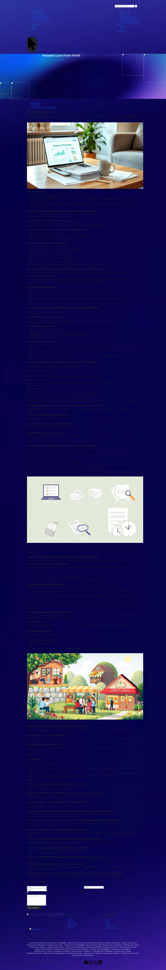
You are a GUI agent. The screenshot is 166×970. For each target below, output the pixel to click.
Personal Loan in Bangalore (36, 945)
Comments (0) (36, 103)
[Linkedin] (100, 962)
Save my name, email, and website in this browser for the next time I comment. (55, 892)
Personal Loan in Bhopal (92, 953)
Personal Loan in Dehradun (79, 949)
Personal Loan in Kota (34, 953)
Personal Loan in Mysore (61, 951)
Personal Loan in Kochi (111, 947)
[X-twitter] (95, 962)
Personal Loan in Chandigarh (100, 949)
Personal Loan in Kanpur (122, 951)
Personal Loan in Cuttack (129, 953)
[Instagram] (91, 962)
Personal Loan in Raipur (75, 953)
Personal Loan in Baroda (93, 947)
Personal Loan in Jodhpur (111, 953)
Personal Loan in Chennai (76, 943)
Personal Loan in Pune (129, 943)
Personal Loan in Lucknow (43, 951)
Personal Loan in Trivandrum (81, 951)
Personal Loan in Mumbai (94, 943)
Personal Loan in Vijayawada (74, 947)
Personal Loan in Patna (61, 949)
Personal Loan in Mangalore (121, 949)
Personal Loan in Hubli (93, 945)
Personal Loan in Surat (131, 945)
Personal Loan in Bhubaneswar (83, 955)
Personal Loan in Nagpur (37, 947)
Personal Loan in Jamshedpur (103, 951)
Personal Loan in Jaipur (55, 945)
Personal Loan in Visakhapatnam (54, 953)
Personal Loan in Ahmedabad (74, 945)
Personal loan (51, 107)
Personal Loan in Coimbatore (112, 945)
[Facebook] (86, 962)
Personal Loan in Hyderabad (56, 943)
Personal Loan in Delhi (112, 943)
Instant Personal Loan (38, 107)
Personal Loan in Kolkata (37, 943)
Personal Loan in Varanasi (43, 949)
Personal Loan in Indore (55, 947)
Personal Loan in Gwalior (128, 947)
